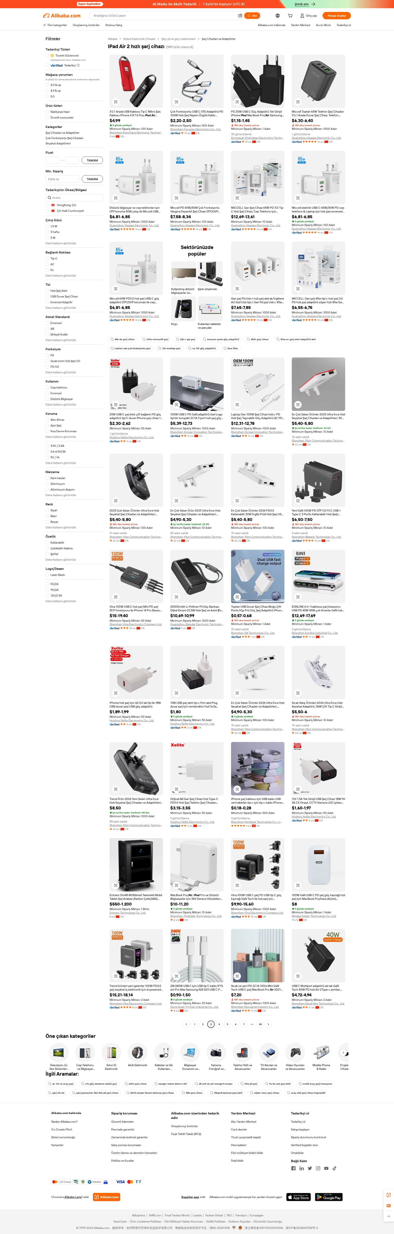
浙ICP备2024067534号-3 (302, 1227)
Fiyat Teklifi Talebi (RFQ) (186, 1134)
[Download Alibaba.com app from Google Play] (329, 1197)
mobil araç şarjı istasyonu (317, 1083)
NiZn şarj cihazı (260, 339)
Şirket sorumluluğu (63, 1137)
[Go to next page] (268, 1024)
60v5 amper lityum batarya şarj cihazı (152, 1092)
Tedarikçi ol (298, 1121)
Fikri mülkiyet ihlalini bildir (247, 1152)
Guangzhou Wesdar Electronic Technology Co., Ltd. (197, 624)
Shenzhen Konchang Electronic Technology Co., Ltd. (136, 132)
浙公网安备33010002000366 (264, 1227)
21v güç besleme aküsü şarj (101, 1083)
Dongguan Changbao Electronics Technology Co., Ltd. (257, 137)
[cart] (291, 16)
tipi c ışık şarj (187, 339)
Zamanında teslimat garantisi (129, 1137)
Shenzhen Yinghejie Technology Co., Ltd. (196, 916)
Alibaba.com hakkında (66, 1113)
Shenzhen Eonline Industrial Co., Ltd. (315, 633)
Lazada (197, 1215)
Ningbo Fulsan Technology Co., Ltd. (314, 916)
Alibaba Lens (73, 1197)
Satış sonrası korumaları (126, 1145)
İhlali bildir (237, 1160)
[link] (388, 1195)
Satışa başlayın (300, 1129)
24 (260, 1024)
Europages (256, 1215)
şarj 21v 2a (58, 1092)
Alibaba (112, 38)
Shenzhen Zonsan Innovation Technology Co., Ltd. (197, 432)
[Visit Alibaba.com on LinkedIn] (301, 1168)
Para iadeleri (238, 1145)
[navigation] (74, 532)
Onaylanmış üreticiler (184, 1126)
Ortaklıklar (297, 1152)
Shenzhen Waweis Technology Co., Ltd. (316, 536)
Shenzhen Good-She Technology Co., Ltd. (318, 1003)
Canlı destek (239, 1129)
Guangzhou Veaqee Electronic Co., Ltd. (316, 137)
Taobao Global (214, 1215)
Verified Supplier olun (304, 1145)
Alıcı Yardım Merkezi (243, 1121)
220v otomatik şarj (157, 339)
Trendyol (240, 1215)
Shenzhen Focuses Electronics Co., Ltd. (195, 129)
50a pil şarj (251, 1083)
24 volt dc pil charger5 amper (216, 1083)
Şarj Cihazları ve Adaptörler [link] (219, 38)
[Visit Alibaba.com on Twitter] (309, 1168)
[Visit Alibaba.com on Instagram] (318, 1168)
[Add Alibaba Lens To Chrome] (106, 1197)
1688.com (155, 1215)
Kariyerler (57, 1145)
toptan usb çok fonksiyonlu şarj (132, 348)
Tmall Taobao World (177, 1215)
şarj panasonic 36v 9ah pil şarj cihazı (97, 1092)
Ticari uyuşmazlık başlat (246, 1137)
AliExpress (138, 1215)
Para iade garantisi (122, 1129)
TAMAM (92, 160)
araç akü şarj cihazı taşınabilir (308, 1092)
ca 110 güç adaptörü (204, 348)
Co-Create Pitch (61, 1129)
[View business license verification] (234, 1228)
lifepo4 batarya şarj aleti (228, 1092)
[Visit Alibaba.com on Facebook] (293, 1168)
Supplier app (190, 1197)
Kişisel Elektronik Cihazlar (139, 38)
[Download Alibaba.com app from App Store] (298, 1197)
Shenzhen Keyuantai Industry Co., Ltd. (255, 1006)
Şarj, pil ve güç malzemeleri (178, 38)
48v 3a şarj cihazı (125, 339)
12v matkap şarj (171, 348)
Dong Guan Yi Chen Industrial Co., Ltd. (194, 1006)
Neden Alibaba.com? (64, 1121)
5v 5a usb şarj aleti (280, 1083)
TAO (229, 1215)
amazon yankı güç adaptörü (223, 339)
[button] (240, 15)
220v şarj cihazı (138, 1083)
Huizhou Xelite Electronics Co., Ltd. (132, 437)
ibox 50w (233, 348)
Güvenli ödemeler (122, 1121)
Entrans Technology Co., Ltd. (128, 912)
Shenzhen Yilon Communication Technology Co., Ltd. (318, 440)
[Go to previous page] (186, 1024)
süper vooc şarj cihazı (266, 1092)
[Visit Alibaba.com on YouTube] (326, 1168)
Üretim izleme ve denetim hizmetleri (134, 1152)
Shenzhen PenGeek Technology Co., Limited (257, 822)
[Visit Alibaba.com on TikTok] (334, 1168)
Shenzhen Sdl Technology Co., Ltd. (253, 633)
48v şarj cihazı (194, 1092)
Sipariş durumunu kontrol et (308, 1137)
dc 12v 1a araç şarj (62, 1083)
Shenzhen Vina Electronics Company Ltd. (136, 624)
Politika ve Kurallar (122, 1160)
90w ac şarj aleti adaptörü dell (298, 339)
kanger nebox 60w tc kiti (173, 1083)
